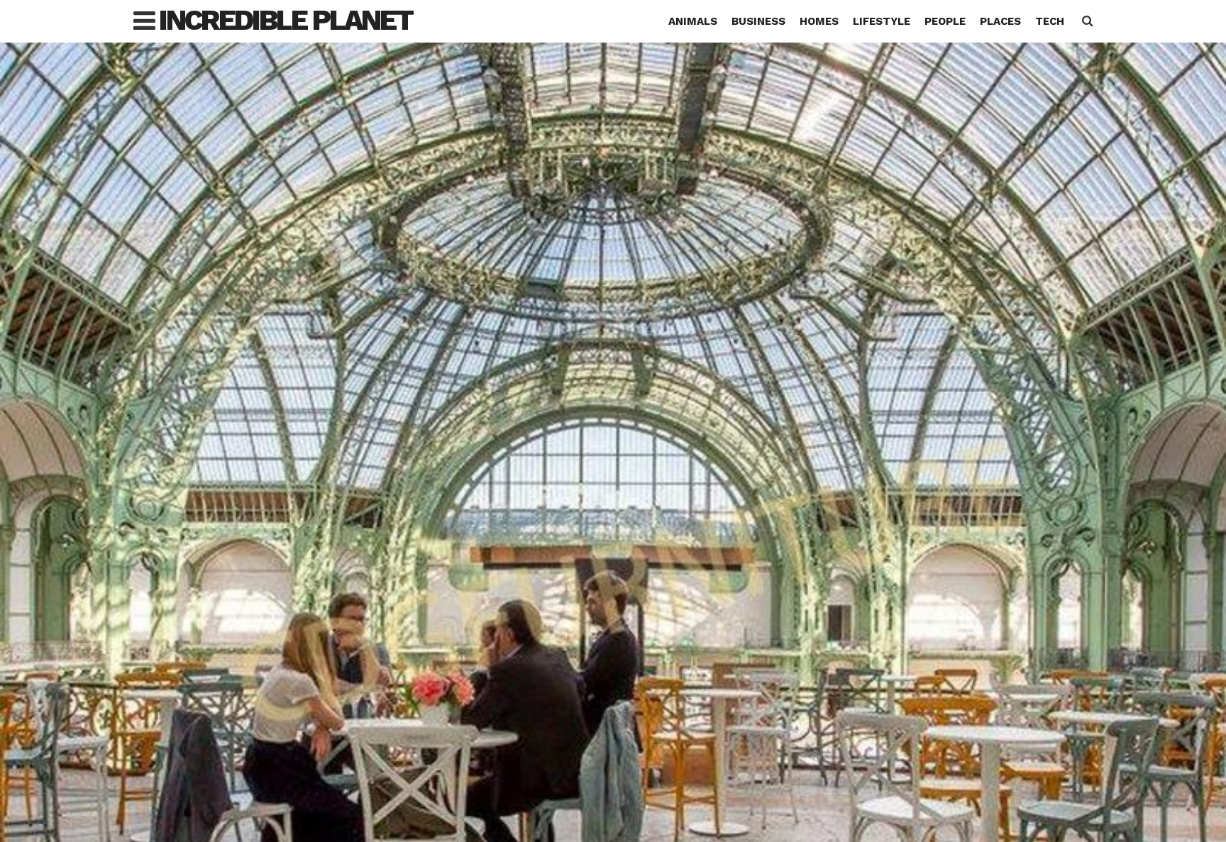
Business (758, 21)
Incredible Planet (285, 20)
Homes (819, 21)
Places (1000, 21)
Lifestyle (881, 21)
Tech (1049, 21)
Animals (692, 21)
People (945, 21)
